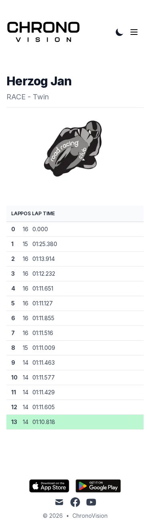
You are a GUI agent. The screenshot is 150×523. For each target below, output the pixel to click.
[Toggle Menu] (135, 32)
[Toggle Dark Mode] (119, 32)
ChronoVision (90, 515)
